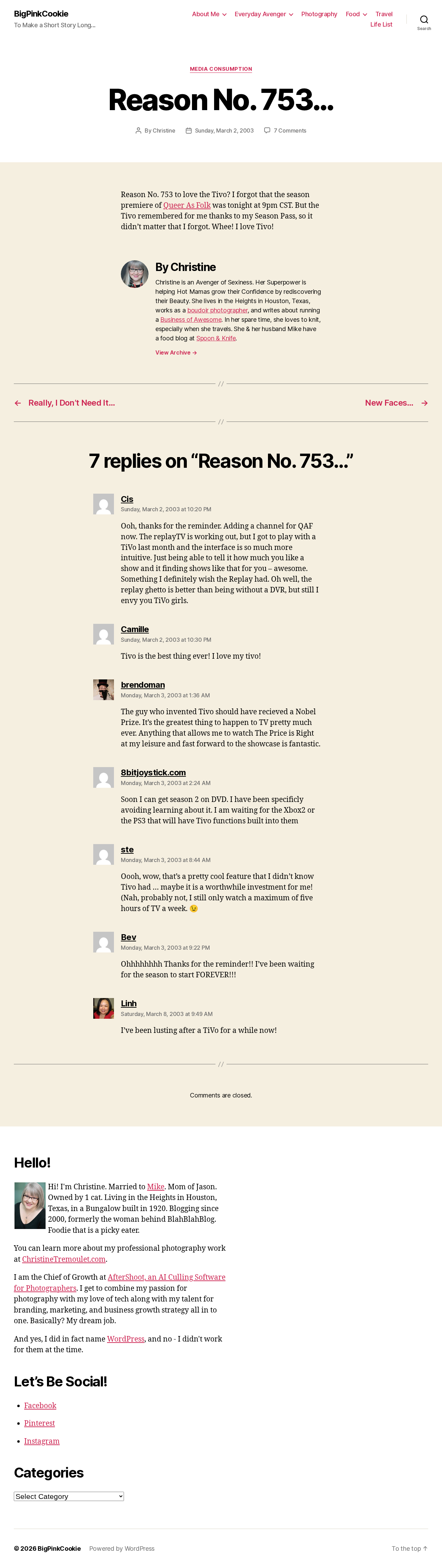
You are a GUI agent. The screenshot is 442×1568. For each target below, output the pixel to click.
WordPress (125, 1339)
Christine (164, 130)
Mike (155, 1187)
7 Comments (290, 130)
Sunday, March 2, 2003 (224, 130)
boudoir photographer (217, 310)
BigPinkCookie (41, 14)
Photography (319, 14)
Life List (382, 24)
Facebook (40, 1406)
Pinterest (39, 1423)
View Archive (176, 352)
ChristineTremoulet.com (64, 1259)
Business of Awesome (190, 319)
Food (353, 14)
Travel (384, 14)
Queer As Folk (187, 205)
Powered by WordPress (122, 1548)
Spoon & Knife (216, 338)
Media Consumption (221, 69)
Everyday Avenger (260, 14)
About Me (205, 14)
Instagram (42, 1441)
